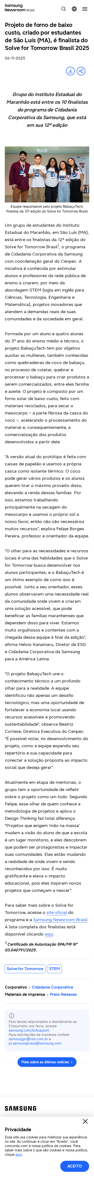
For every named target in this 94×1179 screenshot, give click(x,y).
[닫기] (85, 1121)
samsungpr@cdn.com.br (28, 1039)
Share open (81, 71)
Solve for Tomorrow (25, 968)
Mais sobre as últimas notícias (45, 1062)
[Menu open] (85, 9)
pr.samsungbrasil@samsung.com (35, 1043)
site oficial (57, 912)
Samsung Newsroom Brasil (60, 919)
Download (70, 71)
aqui (49, 934)
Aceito (74, 1166)
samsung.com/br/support (29, 1030)
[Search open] (63, 9)
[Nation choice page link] (74, 9)
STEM (54, 968)
